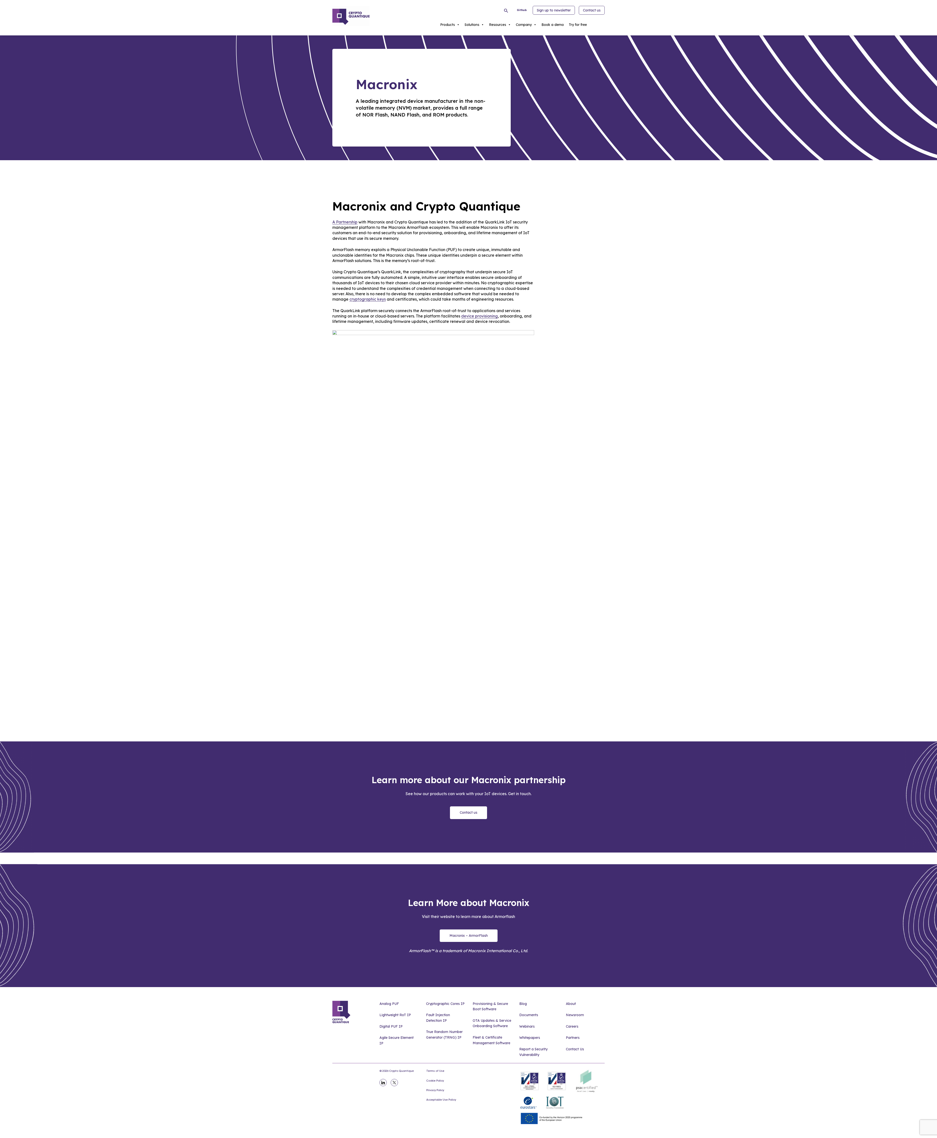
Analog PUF (389, 1003)
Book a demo (552, 24)
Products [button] (447, 24)
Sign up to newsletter (554, 10)
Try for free (578, 24)
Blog (523, 1003)
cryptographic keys (367, 299)
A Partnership (344, 222)
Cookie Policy (435, 1080)
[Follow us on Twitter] (394, 1082)
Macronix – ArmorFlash (468, 935)
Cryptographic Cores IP (445, 1003)
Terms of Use (435, 1071)
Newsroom (575, 1015)
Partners (573, 1037)
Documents (528, 1015)
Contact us (592, 10)
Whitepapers (529, 1037)
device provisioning (479, 316)
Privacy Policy (435, 1090)
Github (522, 10)
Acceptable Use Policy (441, 1099)
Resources (497, 24)
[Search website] (507, 11)
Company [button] (524, 24)
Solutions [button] (472, 24)
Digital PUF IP (391, 1026)
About (571, 1003)
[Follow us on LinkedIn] (383, 1082)
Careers (572, 1026)
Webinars (527, 1026)
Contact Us (575, 1049)
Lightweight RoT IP (395, 1015)
